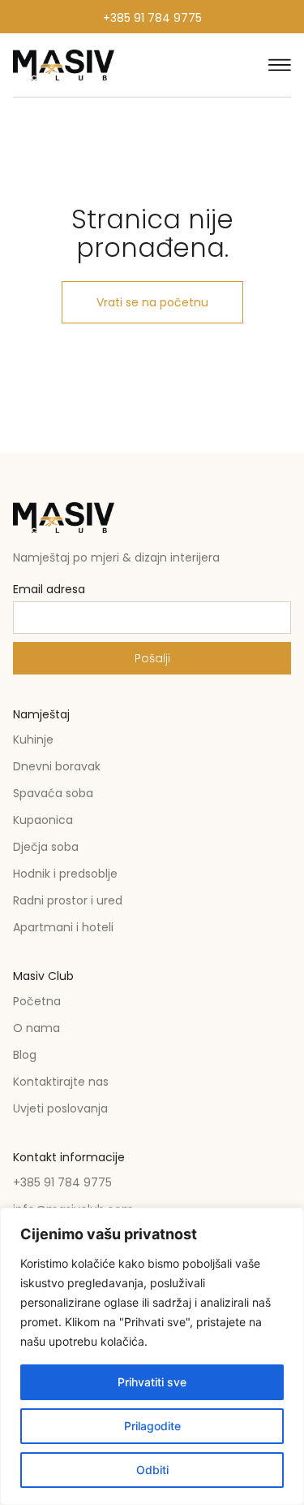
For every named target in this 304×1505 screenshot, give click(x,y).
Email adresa (49, 590)
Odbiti (152, 1470)
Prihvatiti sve (152, 1382)
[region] (152, 1356)
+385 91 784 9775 (152, 18)
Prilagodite (152, 1426)
